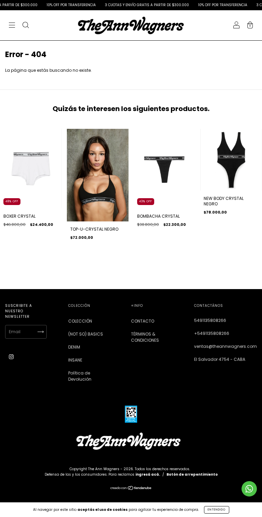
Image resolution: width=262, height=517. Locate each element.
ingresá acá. (147, 474)
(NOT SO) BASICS (85, 334)
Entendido (216, 510)
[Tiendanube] (131, 489)
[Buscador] (25, 26)
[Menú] (12, 26)
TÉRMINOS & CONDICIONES (145, 337)
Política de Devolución (79, 376)
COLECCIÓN (80, 321)
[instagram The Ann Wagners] (11, 356)
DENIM (74, 347)
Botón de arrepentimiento (192, 474)
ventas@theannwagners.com (225, 346)
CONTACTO (142, 321)
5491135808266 (210, 320)
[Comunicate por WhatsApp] (249, 488)
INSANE (75, 360)
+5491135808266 (211, 333)
